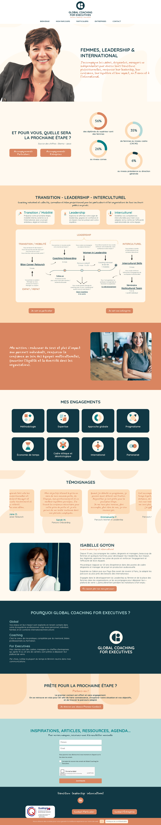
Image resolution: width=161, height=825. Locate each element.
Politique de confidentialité (116, 821)
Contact (117, 21)
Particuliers (82, 21)
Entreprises (100, 21)
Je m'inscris (80, 781)
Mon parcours (63, 21)
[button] (9, 506)
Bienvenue (45, 21)
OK (102, 821)
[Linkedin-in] (80, 800)
